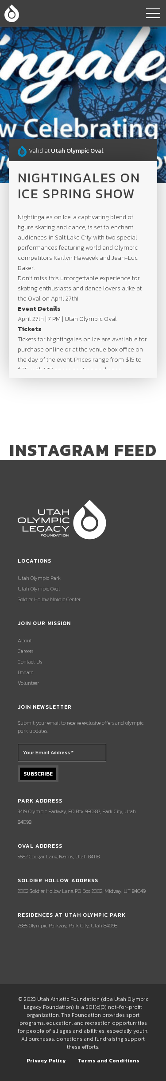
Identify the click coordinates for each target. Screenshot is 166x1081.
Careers (25, 651)
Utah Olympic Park (39, 578)
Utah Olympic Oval (39, 589)
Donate (25, 672)
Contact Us (30, 662)
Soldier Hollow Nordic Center (49, 599)
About (25, 641)
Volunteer (28, 683)
